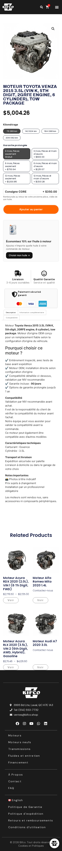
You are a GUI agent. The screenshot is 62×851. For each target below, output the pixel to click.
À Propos (15, 774)
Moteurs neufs (19, 742)
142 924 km (31, 131)
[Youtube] (31, 724)
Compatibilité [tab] (11, 318)
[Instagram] (24, 724)
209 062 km (12, 137)
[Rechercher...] (41, 7)
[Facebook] (17, 724)
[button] (57, 7)
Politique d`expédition (25, 814)
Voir (11, 600)
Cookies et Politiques (31, 846)
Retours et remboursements (30, 820)
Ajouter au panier (31, 209)
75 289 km (12, 131)
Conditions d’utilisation (27, 827)
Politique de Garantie (25, 807)
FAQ (11, 788)
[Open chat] (54, 843)
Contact (15, 781)
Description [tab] (11, 312)
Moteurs (15, 735)
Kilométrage (10, 124)
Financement (18, 762)
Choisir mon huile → (19, 255)
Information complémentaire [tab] (31, 312)
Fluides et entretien (24, 756)
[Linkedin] (46, 724)
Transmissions (19, 749)
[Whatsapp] (38, 724)
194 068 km (50, 131)
